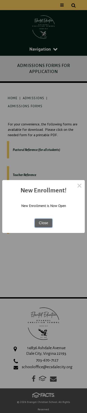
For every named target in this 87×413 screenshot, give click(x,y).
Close (43, 223)
